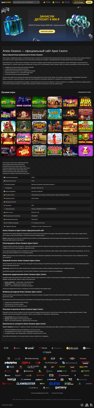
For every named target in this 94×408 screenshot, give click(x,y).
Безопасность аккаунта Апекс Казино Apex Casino (16, 173)
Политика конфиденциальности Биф (39, 393)
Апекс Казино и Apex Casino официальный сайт (15, 162)
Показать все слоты (84, 92)
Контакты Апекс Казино (57, 393)
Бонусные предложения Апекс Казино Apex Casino (16, 168)
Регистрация (78, 2)
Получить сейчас (47, 31)
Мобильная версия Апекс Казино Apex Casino (15, 170)
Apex (6, 2)
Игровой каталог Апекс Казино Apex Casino (14, 166)
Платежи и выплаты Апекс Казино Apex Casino (15, 171)
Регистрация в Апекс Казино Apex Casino (14, 164)
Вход (89, 2)
